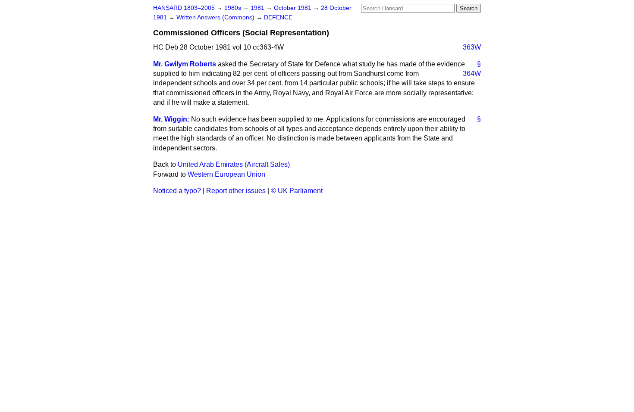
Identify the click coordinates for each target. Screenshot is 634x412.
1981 (258, 8)
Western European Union (226, 174)
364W (472, 73)
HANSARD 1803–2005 (184, 8)
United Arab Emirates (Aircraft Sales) (234, 164)
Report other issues (236, 190)
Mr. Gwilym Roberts (184, 64)
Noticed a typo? (177, 190)
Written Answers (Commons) (216, 17)
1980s (233, 8)
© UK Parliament (297, 190)
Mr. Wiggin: (171, 119)
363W (472, 47)
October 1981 (293, 8)
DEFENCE (278, 17)
